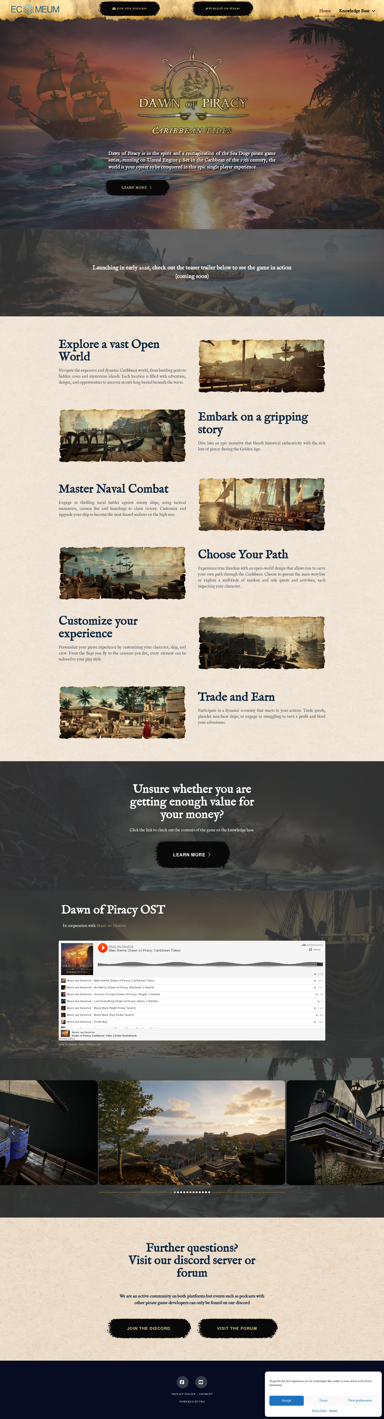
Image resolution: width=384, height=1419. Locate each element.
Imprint (333, 1410)
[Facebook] (183, 1382)
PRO (202, 1401)
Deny (323, 1400)
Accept (286, 1400)
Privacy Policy (319, 1410)
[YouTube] (201, 1382)
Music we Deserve (111, 925)
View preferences (360, 1400)
